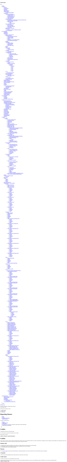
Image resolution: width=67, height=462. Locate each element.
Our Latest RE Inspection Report (12, 40)
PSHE (10, 22)
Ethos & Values (6, 11)
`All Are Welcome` (12, 23)
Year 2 (12, 67)
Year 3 (12, 68)
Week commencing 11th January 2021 (13, 233)
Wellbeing (5, 116)
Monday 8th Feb (11, 382)
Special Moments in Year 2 (13, 149)
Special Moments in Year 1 (13, 144)
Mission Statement (6, 10)
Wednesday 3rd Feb (12, 378)
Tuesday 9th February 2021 (13, 347)
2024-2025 (11, 65)
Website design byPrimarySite (6, 425)
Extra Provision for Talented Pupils (13, 59)
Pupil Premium (6, 88)
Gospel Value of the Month (10, 12)
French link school (10, 58)
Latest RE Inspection (9, 30)
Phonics (12, 139)
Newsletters (5, 97)
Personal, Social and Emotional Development (16, 127)
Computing (7, 50)
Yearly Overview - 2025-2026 (13, 156)
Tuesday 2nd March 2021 (11, 323)
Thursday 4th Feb (12, 379)
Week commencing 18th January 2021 (13, 238)
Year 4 (12, 69)
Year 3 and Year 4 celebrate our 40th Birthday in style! (15, 173)
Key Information (4, 31)
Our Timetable (11, 147)
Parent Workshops (6, 115)
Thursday (10, 190)
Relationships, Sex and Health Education (13, 39)
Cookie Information (5, 422)
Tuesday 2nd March (12, 392)
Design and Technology (9, 73)
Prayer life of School (11, 24)
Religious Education (9, 35)
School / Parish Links (11, 17)
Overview (9, 77)
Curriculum (5, 33)
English (7, 41)
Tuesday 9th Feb (11, 383)
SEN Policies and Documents (10, 85)
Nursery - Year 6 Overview (10, 34)
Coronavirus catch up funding (8, 91)
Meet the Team (10, 121)
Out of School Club (5, 395)
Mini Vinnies (6, 177)
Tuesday (10, 188)
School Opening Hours (7, 100)
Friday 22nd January (12, 370)
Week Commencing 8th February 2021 (13, 381)
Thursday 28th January (12, 374)
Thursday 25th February (12, 389)
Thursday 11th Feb (12, 385)
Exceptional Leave (8, 107)
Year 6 (9, 166)
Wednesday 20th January (13, 368)
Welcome (5, 7)
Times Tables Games (11, 45)
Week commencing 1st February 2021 (13, 248)
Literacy (10, 130)
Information (5, 398)
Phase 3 (7, 179)
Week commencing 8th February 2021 (13, 253)
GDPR (5, 90)
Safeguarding (6, 109)
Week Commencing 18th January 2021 (13, 330)
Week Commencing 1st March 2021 (13, 223)
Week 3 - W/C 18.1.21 (11, 186)
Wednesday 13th (11, 363)
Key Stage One (8, 142)
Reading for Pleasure (9, 79)
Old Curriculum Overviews (10, 78)
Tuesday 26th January (12, 372)
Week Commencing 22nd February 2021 (13, 218)
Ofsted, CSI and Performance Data (9, 81)
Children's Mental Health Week (14, 300)
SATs (10, 170)
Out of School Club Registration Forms (9, 401)
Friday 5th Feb (11, 380)
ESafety (5, 174)
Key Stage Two (8, 154)
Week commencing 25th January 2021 (13, 243)
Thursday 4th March (12, 394)
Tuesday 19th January (12, 367)
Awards (9, 60)
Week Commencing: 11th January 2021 (13, 361)
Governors (5, 84)
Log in (3, 403)
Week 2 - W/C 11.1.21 (11, 185)
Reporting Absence (8, 106)
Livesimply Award (10, 15)
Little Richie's (6, 399)
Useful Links (6, 110)
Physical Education (8, 74)
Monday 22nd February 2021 (12, 326)
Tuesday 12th (11, 362)
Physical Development (12, 129)
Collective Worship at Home (13, 311)
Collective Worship (10, 37)
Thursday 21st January (12, 369)
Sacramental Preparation (11, 16)
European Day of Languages (13, 54)
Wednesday (11, 189)
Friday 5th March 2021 (11, 325)
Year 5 (12, 70)
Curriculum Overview (11, 49)
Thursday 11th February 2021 (13, 348)
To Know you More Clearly (13, 161)
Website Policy (4, 423)
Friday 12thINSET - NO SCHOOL (14, 349)
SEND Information (8, 86)
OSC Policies (8, 400)
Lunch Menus (6, 113)
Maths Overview (10, 44)
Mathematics (7, 42)
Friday (10, 191)
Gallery (9, 48)
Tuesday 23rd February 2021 (12, 327)
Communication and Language (13, 128)
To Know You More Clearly (12, 119)
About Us (3, 6)
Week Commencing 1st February (12, 294)
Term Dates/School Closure (8, 101)
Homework (11, 146)
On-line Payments (6, 112)
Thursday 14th (11, 364)
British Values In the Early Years (12, 124)
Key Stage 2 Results (7, 82)
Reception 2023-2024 (11, 125)
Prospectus (5, 9)
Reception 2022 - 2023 (11, 126)
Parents (3, 99)
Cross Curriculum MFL (12, 53)
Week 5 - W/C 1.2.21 (11, 192)
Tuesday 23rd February (12, 387)
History (7, 71)
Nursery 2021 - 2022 (11, 133)
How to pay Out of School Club (8, 396)
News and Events (4, 95)
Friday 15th (11, 365)
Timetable (10, 134)
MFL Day (10, 55)
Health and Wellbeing (7, 80)
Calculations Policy (10, 43)
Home (3, 5)
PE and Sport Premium (7, 89)
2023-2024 (11, 64)
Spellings (10, 153)
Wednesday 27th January (13, 373)
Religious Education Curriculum (12, 36)
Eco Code (7, 176)
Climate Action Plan (7, 94)
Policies (9, 38)
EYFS (7, 118)
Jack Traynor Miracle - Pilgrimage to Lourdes (14, 29)
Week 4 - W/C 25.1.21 (11, 187)
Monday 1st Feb (11, 376)
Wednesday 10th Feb (12, 384)
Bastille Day (11, 56)
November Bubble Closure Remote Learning (14, 270)
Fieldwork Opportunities (11, 63)
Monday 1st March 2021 (11, 322)
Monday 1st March (12, 391)
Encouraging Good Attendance (10, 104)
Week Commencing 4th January (12, 271)
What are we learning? (11, 123)
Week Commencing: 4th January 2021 (13, 356)
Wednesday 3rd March (12, 393)
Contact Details (6, 8)
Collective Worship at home (13, 276)
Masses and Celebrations (11, 26)
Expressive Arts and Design (13, 132)
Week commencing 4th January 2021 (13, 228)
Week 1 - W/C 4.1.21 (11, 184)
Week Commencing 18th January (12, 282)
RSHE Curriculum (10, 21)
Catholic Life (6, 13)
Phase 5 (7, 181)
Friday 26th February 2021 (11, 329)
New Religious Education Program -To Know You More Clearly (17, 19)
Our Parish (5, 98)
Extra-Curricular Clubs (7, 182)
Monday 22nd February (12, 386)
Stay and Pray (10, 27)
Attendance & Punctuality (7, 103)
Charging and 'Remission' (7, 92)
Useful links (7, 87)
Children (3, 117)
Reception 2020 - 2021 (11, 135)
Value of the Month (10, 18)
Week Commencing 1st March (12, 316)
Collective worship (10, 268)
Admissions (5, 32)
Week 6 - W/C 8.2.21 (11, 197)
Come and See (11, 167)
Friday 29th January (12, 375)
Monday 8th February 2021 (13, 346)
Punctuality (7, 105)
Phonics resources (10, 212)
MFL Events (9, 52)
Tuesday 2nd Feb (11, 377)
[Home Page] (2, 404)
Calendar (5, 96)
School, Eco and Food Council (8, 175)
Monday (10, 207)
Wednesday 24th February (13, 388)
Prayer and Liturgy (10, 25)
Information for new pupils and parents (9, 102)
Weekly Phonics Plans (11, 258)
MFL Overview (10, 57)
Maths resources (10, 213)
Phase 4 (7, 180)
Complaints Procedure (7, 93)
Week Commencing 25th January (12, 288)
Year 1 (12, 66)
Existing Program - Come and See (12, 20)
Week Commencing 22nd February (13, 306)
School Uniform (6, 111)
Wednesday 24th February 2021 (12, 328)
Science (7, 46)
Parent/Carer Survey (7, 114)
